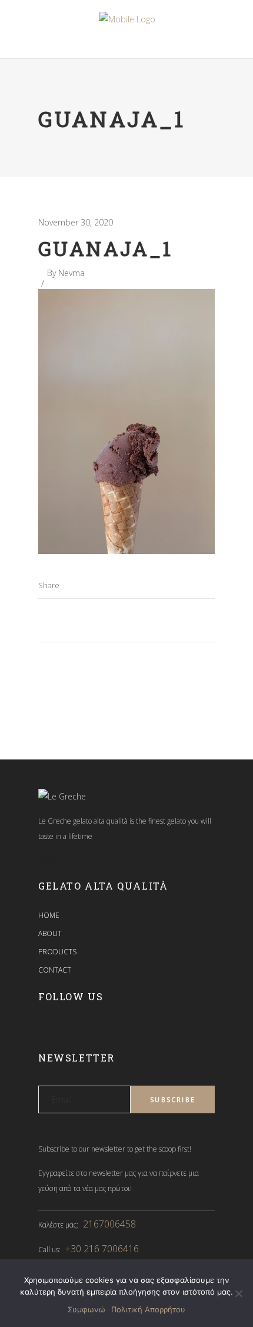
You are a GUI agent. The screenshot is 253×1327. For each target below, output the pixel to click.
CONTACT (54, 970)
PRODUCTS (57, 952)
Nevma (71, 272)
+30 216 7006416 (102, 1248)
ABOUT (50, 933)
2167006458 (109, 1223)
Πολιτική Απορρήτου (148, 1309)
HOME (48, 915)
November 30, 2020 (75, 222)
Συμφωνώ (86, 1309)
